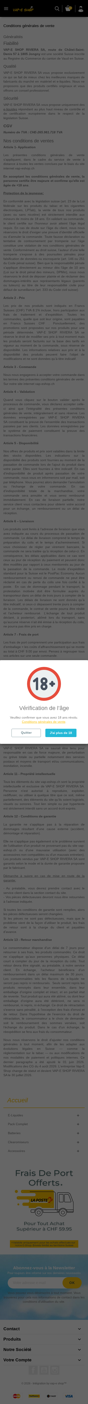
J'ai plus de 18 (61, 733)
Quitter (26, 732)
